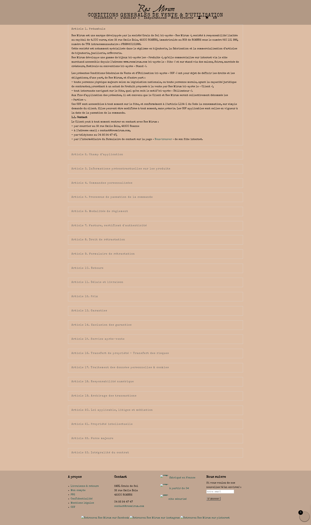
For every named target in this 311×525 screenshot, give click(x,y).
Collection (103, 18)
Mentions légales (82, 503)
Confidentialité (81, 499)
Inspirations (155, 18)
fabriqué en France (182, 478)
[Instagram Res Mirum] (155, 518)
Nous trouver (182, 18)
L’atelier (128, 18)
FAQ (73, 494)
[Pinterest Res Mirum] (205, 518)
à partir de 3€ (179, 488)
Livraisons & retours (85, 486)
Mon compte (78, 490)
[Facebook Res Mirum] (105, 518)
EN (215, 18)
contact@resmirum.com (129, 506)
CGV (73, 507)
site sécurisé (177, 499)
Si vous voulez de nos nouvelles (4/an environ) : (223, 485)
